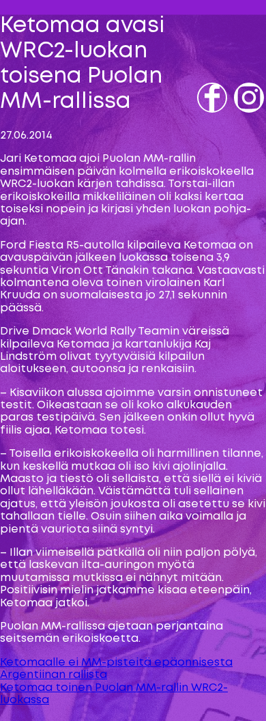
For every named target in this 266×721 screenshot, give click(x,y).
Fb (205, 117)
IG (241, 117)
